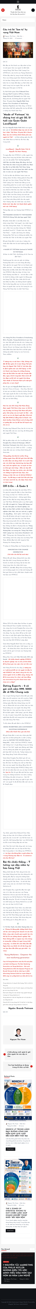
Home (4, 20)
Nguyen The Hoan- (10, 36)
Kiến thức (19, 36)
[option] (18, 1268)
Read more (10, 1149)
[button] (31, 1249)
